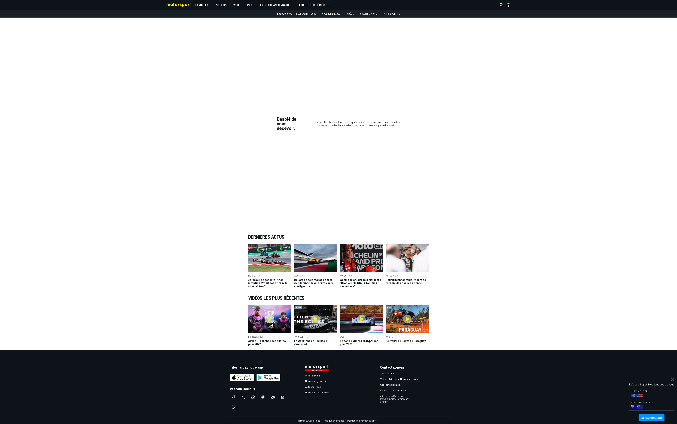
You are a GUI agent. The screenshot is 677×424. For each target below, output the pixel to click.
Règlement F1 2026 (306, 13)
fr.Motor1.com (312, 375)
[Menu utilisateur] (508, 4)
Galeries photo (368, 13)
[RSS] (233, 407)
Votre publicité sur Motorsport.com (399, 379)
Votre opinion (387, 373)
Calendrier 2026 (331, 13)
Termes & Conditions (309, 420)
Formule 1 (201, 5)
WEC (249, 5)
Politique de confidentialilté (362, 420)
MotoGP (221, 5)
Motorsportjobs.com (316, 381)
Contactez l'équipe (390, 384)
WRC (236, 5)
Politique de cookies (333, 420)
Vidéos (350, 13)
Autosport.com (313, 386)
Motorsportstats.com (317, 392)
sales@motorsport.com (393, 390)
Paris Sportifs (391, 13)
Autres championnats (274, 5)
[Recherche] (501, 4)
